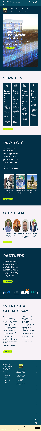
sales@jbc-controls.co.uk (8, 365)
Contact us (36, 409)
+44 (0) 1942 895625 (17, 3)
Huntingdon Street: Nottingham (32, 192)
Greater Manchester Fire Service (9, 192)
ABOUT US (19, 8)
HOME (12, 8)
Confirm (37, 427)
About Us (36, 369)
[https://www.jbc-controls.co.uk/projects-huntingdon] (32, 181)
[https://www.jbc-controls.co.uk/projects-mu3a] (20, 181)
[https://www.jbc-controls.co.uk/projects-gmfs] (9, 181)
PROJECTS (13, 11)
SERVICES (28, 8)
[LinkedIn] (29, 2)
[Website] (32, 2)
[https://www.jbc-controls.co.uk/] (5, 10)
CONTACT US (22, 11)
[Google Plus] (36, 2)
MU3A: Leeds (21, 190)
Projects (36, 395)
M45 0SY (7, 382)
